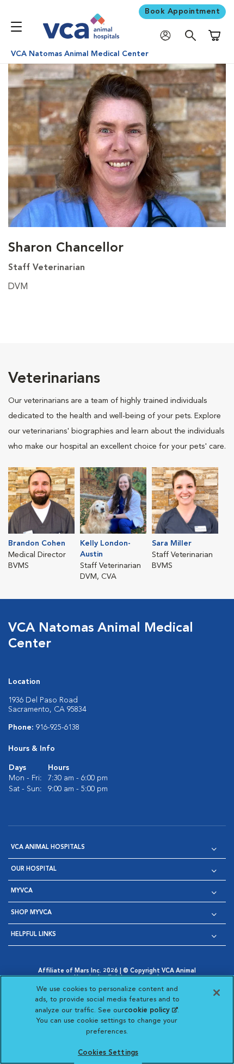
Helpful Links (33, 935)
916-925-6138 (57, 727)
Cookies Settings (108, 1052)
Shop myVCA (31, 913)
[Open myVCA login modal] (168, 36)
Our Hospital (34, 869)
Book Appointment (182, 11)
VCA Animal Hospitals (48, 848)
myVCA (22, 891)
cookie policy (150, 1010)
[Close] (217, 993)
